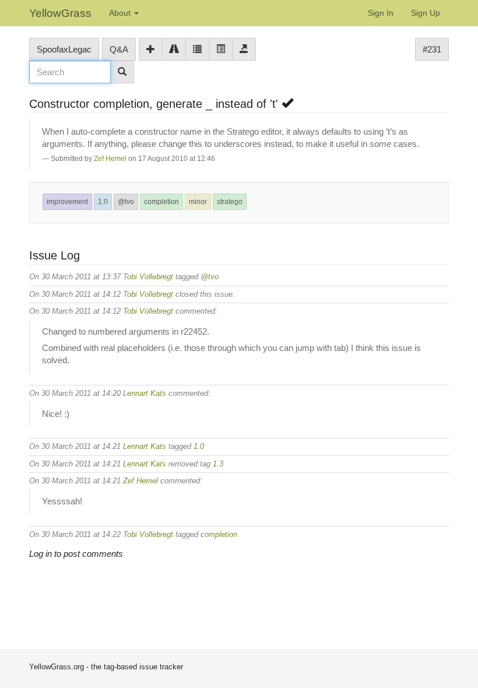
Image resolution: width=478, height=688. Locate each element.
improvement (67, 202)
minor (198, 202)
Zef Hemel (110, 159)
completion (161, 202)
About (121, 12)
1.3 (218, 463)
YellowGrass (60, 13)
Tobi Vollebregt (148, 276)
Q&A (119, 49)
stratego (229, 202)
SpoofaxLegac (64, 49)
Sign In (380, 12)
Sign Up (425, 12)
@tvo (126, 202)
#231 (432, 49)
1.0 (103, 202)
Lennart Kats (144, 393)
